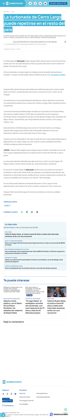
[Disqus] (35, 350)
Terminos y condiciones (9, 412)
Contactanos (8, 405)
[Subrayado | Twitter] (35, 3)
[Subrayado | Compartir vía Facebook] (27, 212)
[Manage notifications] (65, 409)
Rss (18, 412)
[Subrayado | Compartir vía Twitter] (22, 212)
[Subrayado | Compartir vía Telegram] (37, 212)
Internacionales (24, 397)
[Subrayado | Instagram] (40, 3)
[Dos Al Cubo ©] (59, 416)
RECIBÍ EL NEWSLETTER (58, 3)
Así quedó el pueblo (58, 75)
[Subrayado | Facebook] (30, 3)
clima (12, 11)
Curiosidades (23, 404)
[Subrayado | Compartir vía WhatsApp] (32, 212)
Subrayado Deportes (43, 397)
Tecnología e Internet (26, 400)
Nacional (6, 11)
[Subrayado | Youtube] (45, 3)
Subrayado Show (42, 393)
